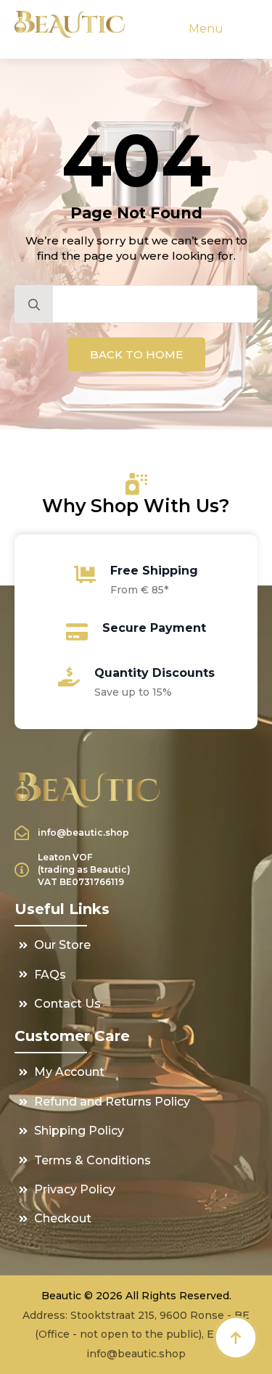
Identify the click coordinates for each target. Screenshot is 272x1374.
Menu (206, 29)
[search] (34, 305)
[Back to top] (235, 1337)
